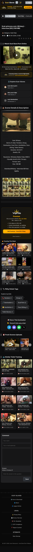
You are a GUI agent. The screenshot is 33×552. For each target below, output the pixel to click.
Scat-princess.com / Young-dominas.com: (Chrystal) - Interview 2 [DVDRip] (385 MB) (24, 370)
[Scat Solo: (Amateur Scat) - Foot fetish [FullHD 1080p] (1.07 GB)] (9, 262)
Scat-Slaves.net (10, 16)
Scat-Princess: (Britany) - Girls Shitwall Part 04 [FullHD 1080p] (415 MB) (24, 424)
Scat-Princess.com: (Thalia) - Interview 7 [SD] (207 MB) (7, 406)
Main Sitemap (16, 536)
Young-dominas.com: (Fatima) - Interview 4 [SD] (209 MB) (23, 406)
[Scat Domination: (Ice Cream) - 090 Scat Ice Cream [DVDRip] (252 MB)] (24, 276)
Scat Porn (21, 302)
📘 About (16, 502)
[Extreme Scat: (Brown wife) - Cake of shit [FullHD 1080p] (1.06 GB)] (11, 342)
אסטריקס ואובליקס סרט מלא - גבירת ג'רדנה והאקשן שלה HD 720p (24, 267)
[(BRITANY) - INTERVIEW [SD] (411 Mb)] (8, 363)
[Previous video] (3, 344)
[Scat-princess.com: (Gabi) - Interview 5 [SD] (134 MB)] (8, 381)
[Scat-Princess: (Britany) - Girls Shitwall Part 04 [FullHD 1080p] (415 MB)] (24, 417)
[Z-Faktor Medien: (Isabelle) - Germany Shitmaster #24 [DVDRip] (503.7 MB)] (9, 247)
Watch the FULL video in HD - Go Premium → (16, 69)
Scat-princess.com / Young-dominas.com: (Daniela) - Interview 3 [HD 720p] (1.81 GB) (23, 388)
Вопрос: (4, 468)
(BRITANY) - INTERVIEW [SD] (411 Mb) (8, 370)
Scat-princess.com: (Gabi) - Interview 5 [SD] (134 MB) (8, 388)
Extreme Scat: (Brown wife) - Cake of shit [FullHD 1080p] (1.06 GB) (11, 349)
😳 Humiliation (7, 307)
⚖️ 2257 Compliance (16, 524)
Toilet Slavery (6, 312)
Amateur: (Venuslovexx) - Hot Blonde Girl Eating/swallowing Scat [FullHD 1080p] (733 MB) (8, 281)
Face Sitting (22, 307)
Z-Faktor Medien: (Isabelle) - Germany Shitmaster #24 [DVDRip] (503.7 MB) (8, 253)
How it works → (16, 236)
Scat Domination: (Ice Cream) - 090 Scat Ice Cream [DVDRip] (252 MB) (24, 281)
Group (18, 298)
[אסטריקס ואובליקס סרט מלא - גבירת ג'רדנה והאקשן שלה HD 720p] (24, 262)
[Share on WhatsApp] (19, 327)
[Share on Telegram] (9, 327)
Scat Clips (21, 16)
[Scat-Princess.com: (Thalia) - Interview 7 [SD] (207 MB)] (8, 399)
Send (27, 479)
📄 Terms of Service (16, 518)
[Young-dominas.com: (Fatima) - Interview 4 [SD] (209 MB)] (24, 399)
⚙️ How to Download (16, 499)
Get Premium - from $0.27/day (16, 231)
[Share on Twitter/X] (24, 327)
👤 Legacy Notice (16, 506)
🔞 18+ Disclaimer (16, 521)
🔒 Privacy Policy (16, 514)
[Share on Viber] (14, 327)
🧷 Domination (7, 302)
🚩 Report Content (16, 527)
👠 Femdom (6, 298)
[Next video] (30, 344)
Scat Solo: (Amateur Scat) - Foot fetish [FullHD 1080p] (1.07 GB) (8, 267)
